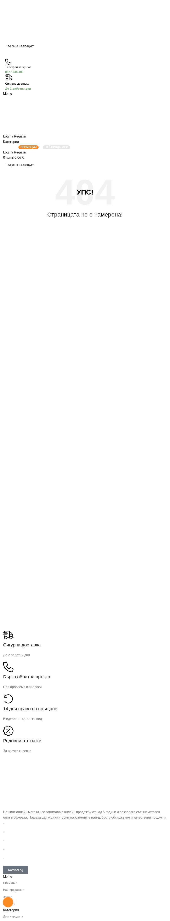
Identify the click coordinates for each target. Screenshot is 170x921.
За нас (7, 897)
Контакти (9, 904)
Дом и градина (13, 916)
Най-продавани (13, 889)
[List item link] (85, 841)
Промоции (10, 882)
